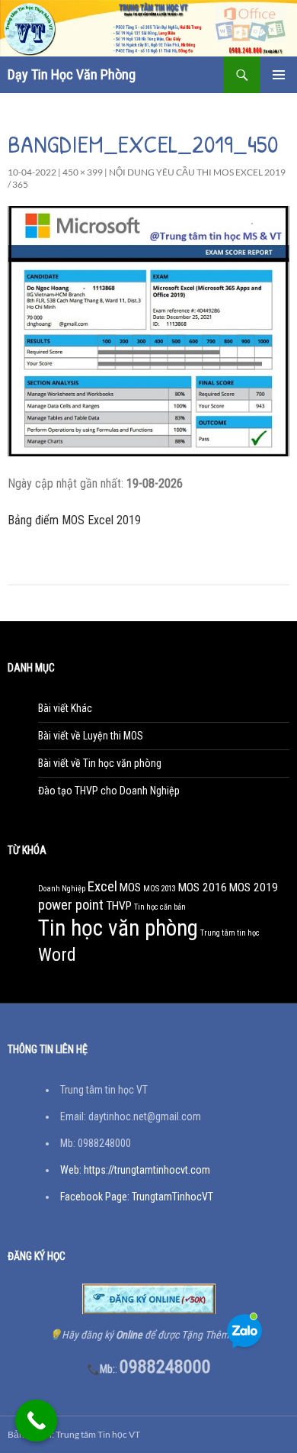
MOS (130, 887)
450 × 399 (82, 172)
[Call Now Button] (36, 1421)
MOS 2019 (253, 887)
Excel (102, 886)
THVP (119, 906)
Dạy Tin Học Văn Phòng (72, 74)
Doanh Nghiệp (61, 889)
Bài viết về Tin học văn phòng (99, 763)
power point (71, 905)
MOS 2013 (159, 889)
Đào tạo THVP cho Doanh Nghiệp (109, 790)
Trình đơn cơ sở (278, 74)
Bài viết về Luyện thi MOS (90, 736)
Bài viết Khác (65, 708)
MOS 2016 (202, 887)
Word (57, 954)
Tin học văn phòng (118, 928)
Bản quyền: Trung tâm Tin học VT (74, 1434)
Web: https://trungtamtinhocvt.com (135, 1170)
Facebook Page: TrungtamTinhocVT (136, 1196)
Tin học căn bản (160, 907)
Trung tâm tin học (230, 933)
